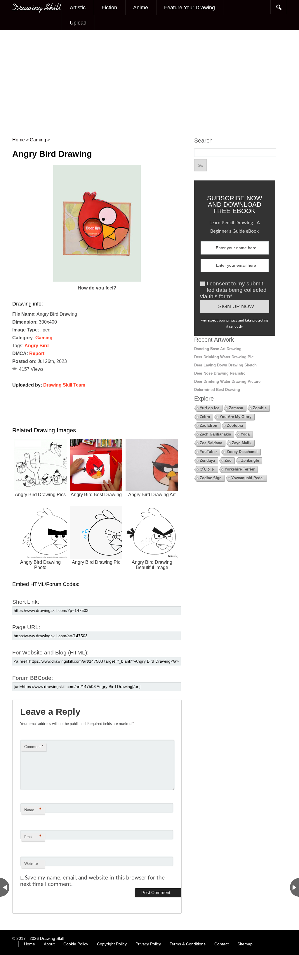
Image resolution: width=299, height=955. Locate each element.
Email (32, 837)
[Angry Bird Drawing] (97, 280)
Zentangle (250, 460)
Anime (140, 7)
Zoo (228, 460)
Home (29, 944)
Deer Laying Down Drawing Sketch (225, 365)
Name (32, 810)
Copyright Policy (112, 944)
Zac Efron (208, 425)
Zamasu (236, 408)
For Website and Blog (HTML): (50, 652)
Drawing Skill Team (64, 384)
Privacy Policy (148, 944)
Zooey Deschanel (242, 452)
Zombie (260, 408)
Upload (78, 23)
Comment (34, 747)
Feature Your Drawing (189, 7)
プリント (207, 469)
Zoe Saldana (211, 443)
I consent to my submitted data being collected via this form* (233, 289)
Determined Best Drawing (217, 389)
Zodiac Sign (211, 478)
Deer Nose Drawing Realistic (219, 373)
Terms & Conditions (188, 944)
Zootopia (235, 425)
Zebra (205, 417)
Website (31, 864)
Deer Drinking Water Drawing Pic (223, 357)
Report (36, 353)
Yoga (245, 434)
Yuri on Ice (209, 408)
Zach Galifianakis (215, 434)
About (49, 944)
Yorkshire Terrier (240, 469)
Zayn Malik (241, 443)
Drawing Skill (52, 938)
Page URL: (26, 627)
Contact (221, 944)
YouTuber (208, 452)
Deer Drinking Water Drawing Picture (227, 381)
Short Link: (25, 602)
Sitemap (245, 944)
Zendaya (207, 460)
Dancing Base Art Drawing (217, 349)
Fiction (109, 7)
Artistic (78, 7)
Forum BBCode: (32, 678)
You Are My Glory (235, 417)
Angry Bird (37, 345)
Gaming (44, 337)
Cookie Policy (75, 944)
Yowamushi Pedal (247, 478)
